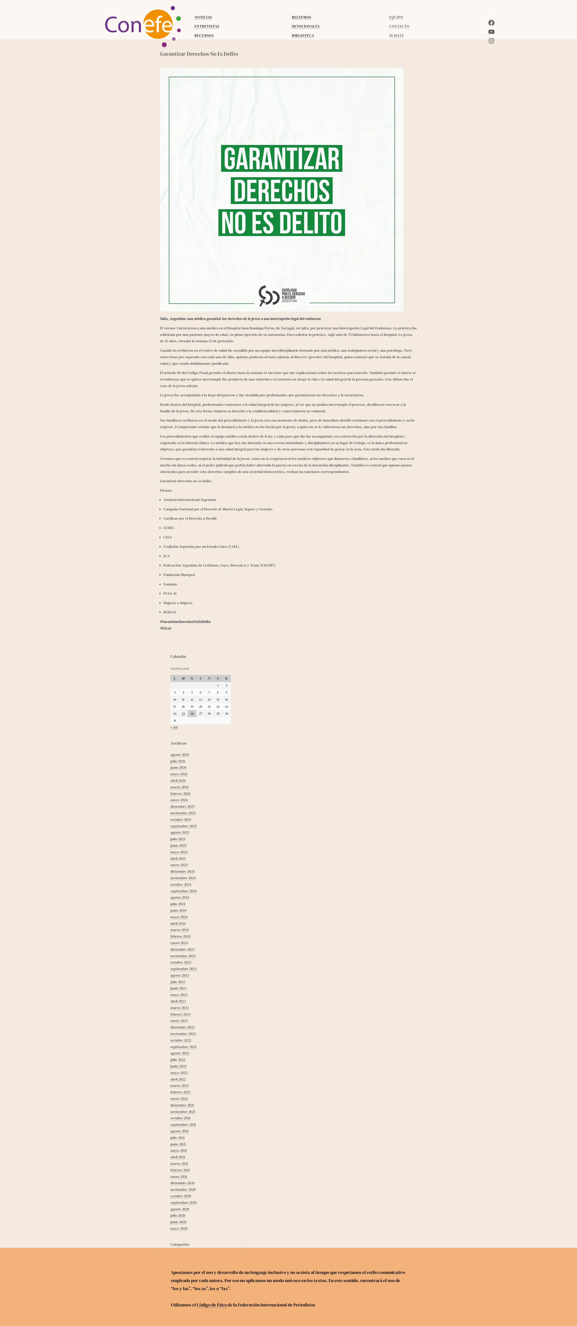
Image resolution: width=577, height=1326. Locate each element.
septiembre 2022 (183, 1046)
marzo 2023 (179, 1007)
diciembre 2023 (182, 949)
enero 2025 (179, 864)
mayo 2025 (179, 851)
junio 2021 (178, 1144)
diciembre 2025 (182, 806)
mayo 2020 (179, 1228)
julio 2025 (177, 838)
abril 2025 (178, 858)
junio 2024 (178, 910)
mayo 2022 (179, 1072)
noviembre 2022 (183, 1033)
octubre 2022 (180, 1040)
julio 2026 (177, 761)
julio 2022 (177, 1059)
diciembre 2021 (182, 1105)
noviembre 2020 (183, 1189)
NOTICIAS (203, 17)
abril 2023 (178, 1001)
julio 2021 (177, 1137)
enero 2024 (179, 942)
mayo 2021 (178, 1150)
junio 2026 (178, 767)
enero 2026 (179, 799)
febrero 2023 (180, 1014)
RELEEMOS (301, 17)
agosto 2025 (179, 832)
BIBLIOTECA (303, 35)
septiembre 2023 (183, 968)
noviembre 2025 (183, 812)
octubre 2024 (180, 884)
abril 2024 (178, 923)
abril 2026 (178, 780)
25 (183, 713)
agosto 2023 (179, 975)
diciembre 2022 (182, 1027)
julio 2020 (177, 1215)
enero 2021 (178, 1176)
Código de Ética (212, 1305)
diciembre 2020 (182, 1182)
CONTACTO (399, 26)
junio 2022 (178, 1066)
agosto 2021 (179, 1131)
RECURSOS (204, 35)
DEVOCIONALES (306, 26)
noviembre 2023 (183, 955)
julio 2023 (177, 981)
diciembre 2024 (182, 871)
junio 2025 (178, 845)
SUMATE (396, 35)
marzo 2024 (179, 929)
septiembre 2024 (183, 890)
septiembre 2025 (183, 826)
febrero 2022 (180, 1092)
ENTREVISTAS (207, 26)
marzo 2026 (179, 787)
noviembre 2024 (183, 877)
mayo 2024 (179, 916)
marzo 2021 (179, 1163)
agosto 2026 (179, 754)
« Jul (173, 727)
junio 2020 (178, 1221)
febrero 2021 (180, 1170)
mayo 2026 (179, 773)
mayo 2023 (179, 994)
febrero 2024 (180, 936)
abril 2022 (178, 1079)
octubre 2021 (180, 1117)
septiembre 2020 (183, 1202)
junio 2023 (178, 988)
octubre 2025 (180, 819)
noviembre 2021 (182, 1111)
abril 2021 (177, 1156)
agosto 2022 (179, 1053)
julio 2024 (177, 903)
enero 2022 (179, 1098)
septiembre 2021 (183, 1124)
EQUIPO (396, 17)
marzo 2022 (179, 1085)
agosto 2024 (179, 897)
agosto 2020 (179, 1209)
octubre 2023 (180, 962)
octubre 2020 (180, 1195)
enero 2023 (179, 1020)
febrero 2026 (180, 793)
